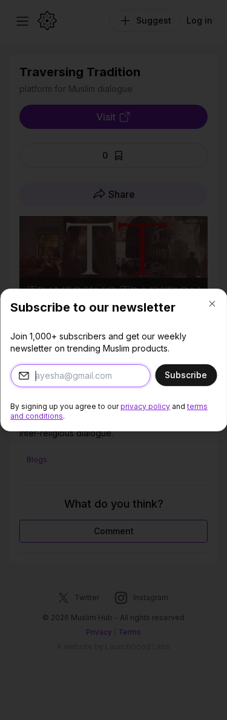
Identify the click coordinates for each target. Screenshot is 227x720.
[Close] (212, 304)
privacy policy (145, 406)
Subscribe (186, 375)
